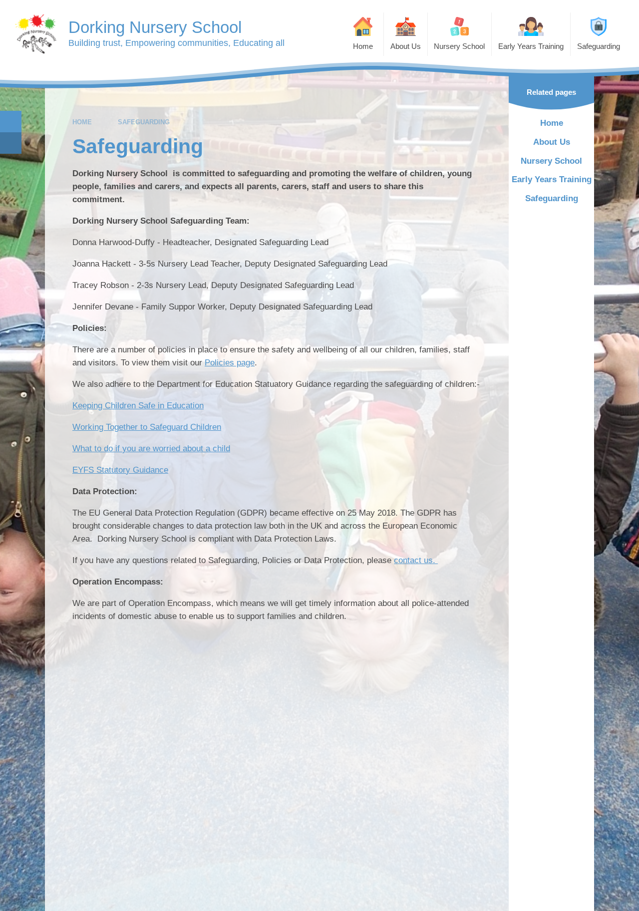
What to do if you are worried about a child (151, 448)
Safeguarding (144, 122)
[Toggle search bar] (10, 121)
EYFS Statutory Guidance (120, 470)
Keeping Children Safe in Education (138, 405)
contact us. (416, 560)
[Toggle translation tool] (10, 143)
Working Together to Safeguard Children (146, 427)
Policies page (230, 362)
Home (82, 122)
